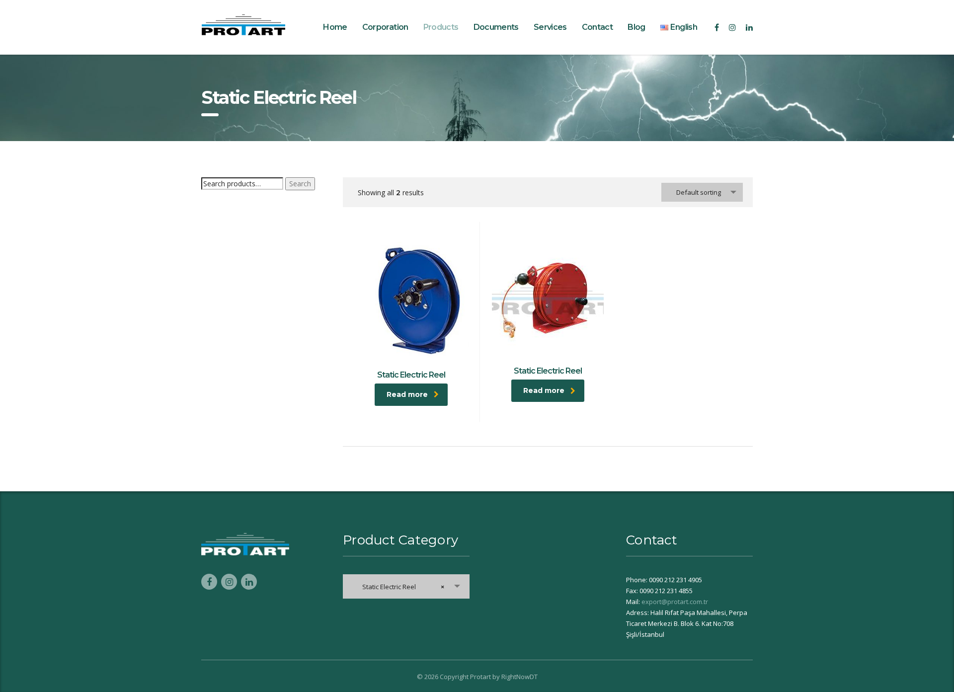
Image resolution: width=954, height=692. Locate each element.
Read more (407, 394)
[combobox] (702, 192)
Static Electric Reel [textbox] (401, 586)
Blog (636, 27)
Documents (496, 27)
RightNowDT (519, 676)
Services (550, 27)
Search (300, 183)
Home (335, 27)
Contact (597, 27)
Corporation (385, 27)
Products (441, 27)
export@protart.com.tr (674, 601)
